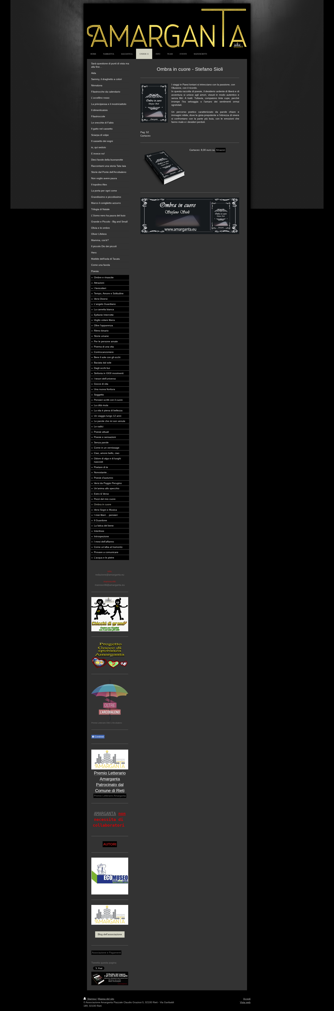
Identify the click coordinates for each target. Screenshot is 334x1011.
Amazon (220, 150)
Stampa (92, 998)
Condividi (99, 737)
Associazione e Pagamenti (106, 952)
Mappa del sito (106, 998)
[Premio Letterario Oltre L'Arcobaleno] (109, 700)
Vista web (245, 1002)
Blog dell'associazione (110, 934)
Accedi (246, 998)
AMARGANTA (105, 813)
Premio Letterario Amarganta (110, 795)
